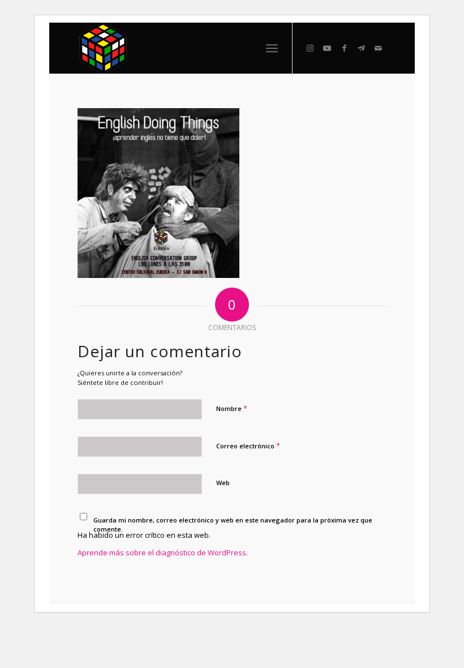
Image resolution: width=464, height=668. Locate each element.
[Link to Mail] (378, 48)
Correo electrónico (248, 445)
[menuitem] (272, 48)
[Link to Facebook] (344, 48)
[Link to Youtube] (327, 48)
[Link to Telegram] (361, 48)
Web (223, 482)
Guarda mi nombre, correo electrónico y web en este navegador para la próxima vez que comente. (232, 525)
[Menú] (272, 48)
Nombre (231, 408)
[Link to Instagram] (310, 48)
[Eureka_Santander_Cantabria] (104, 48)
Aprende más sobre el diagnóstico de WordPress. (163, 552)
